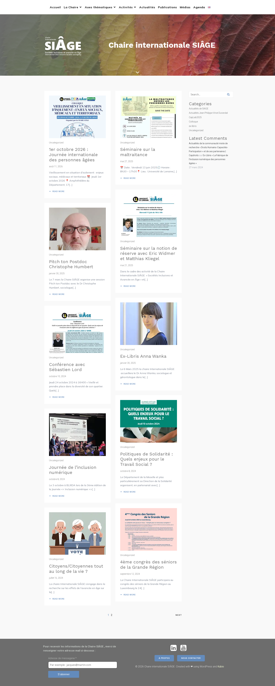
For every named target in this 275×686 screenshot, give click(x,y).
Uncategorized (56, 142)
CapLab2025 (195, 117)
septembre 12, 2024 (130, 574)
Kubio (221, 666)
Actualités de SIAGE (198, 108)
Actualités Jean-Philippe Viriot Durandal (208, 113)
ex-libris (193, 126)
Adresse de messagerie (62, 658)
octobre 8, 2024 (128, 471)
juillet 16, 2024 (56, 578)
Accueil (55, 7)
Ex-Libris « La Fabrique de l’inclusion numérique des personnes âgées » (208, 159)
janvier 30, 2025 (57, 273)
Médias (185, 7)
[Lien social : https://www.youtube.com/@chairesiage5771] (185, 648)
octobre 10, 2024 (57, 376)
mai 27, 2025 (126, 161)
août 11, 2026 (56, 166)
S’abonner (64, 674)
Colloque (193, 121)
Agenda (199, 7)
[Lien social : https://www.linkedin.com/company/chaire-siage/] (175, 648)
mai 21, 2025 (126, 265)
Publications (167, 7)
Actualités (147, 7)
